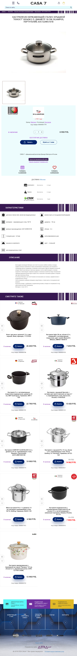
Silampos (33, 122)
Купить (29, 142)
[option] (13, 92)
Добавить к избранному (54, 171)
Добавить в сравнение (22, 171)
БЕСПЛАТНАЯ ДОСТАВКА (38, 138)
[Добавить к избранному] (2, 330)
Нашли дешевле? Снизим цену (38, 162)
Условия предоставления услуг (54, 651)
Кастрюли (48, 122)
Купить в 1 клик (48, 142)
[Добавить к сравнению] (2, 326)
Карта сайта (39, 643)
